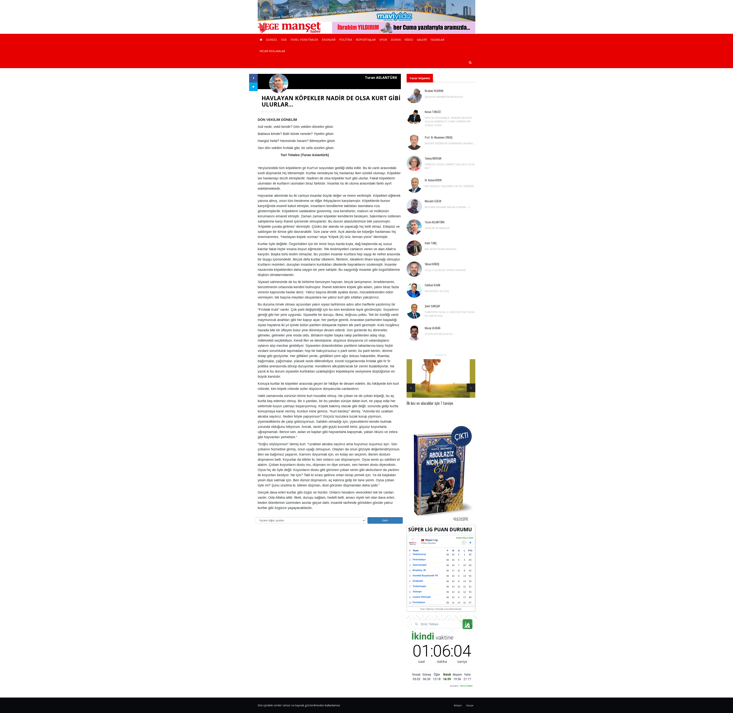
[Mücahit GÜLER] (414, 206)
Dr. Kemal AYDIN (433, 180)
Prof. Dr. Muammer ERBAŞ (438, 137)
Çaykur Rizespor (422, 597)
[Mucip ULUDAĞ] (414, 333)
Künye (469, 705)
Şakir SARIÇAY (432, 306)
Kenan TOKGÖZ (433, 112)
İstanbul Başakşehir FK (425, 575)
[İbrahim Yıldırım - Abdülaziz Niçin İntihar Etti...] (441, 473)
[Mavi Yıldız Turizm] (366, 10)
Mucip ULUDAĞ (432, 328)
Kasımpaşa (419, 602)
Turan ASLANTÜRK (434, 222)
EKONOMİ (328, 39)
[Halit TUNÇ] (414, 248)
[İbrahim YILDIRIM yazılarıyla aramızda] (403, 27)
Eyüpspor (418, 581)
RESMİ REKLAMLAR (272, 51)
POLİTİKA (345, 39)
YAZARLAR (437, 39)
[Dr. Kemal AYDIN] (414, 185)
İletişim (458, 705)
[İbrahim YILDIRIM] (414, 95)
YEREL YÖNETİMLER (304, 39)
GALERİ (422, 39)
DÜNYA (396, 39)
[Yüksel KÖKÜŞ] (414, 269)
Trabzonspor (419, 586)
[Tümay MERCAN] (414, 163)
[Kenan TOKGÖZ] (414, 116)
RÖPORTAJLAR (366, 39)
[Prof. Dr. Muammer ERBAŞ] (414, 142)
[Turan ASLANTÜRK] (414, 227)
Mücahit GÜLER (433, 201)
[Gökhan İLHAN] (414, 290)
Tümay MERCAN (433, 158)
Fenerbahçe (419, 559)
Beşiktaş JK (419, 570)
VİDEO (408, 39)
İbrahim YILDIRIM (434, 91)
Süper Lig (431, 539)
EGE (284, 39)
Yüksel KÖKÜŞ (432, 264)
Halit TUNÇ (431, 243)
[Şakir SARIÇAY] (414, 311)
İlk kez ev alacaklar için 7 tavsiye (430, 403)
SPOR (383, 39)
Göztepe (417, 591)
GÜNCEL (271, 39)
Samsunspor (420, 565)
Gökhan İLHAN (432, 285)
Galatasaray (419, 554)
